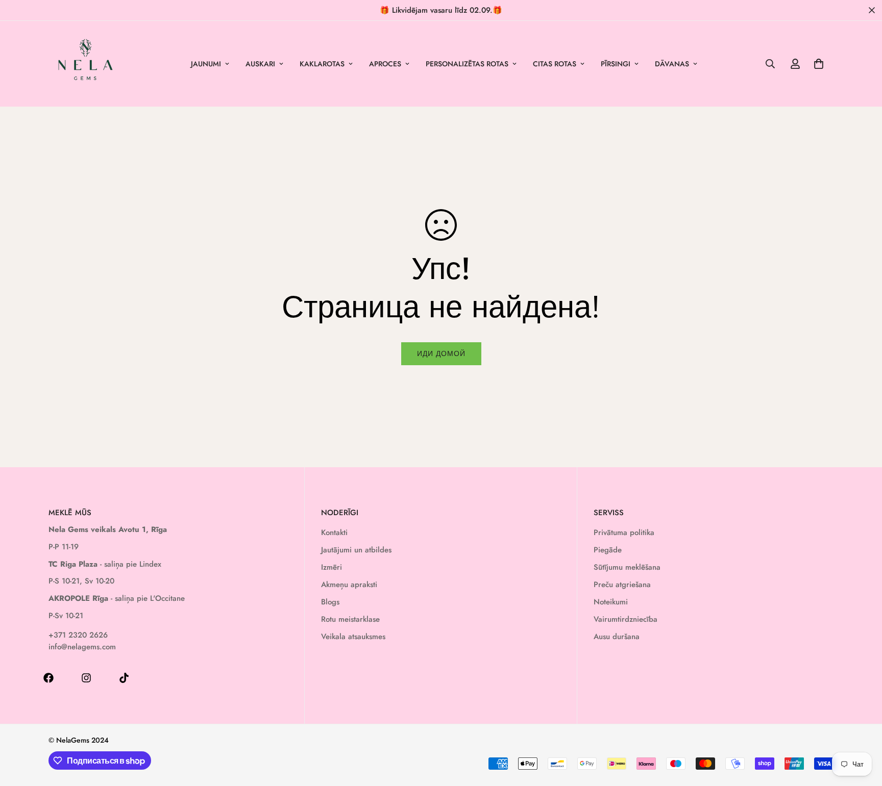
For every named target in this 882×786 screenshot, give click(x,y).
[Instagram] (86, 678)
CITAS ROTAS (554, 64)
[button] (818, 63)
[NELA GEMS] (85, 64)
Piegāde (608, 549)
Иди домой (441, 353)
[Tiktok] (124, 678)
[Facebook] (48, 678)
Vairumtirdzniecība (625, 619)
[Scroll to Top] (862, 730)
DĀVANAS (672, 64)
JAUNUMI (206, 64)
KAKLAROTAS (322, 64)
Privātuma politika (624, 532)
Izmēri (331, 567)
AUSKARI (260, 64)
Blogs (330, 601)
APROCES (385, 64)
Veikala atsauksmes (353, 636)
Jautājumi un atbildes (356, 549)
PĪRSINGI (615, 64)
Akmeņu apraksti (349, 584)
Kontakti (334, 532)
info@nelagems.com (82, 646)
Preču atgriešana (622, 584)
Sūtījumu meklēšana (627, 567)
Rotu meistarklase (350, 619)
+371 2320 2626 (78, 635)
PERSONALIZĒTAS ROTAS (467, 64)
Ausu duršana (617, 636)
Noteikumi (611, 601)
